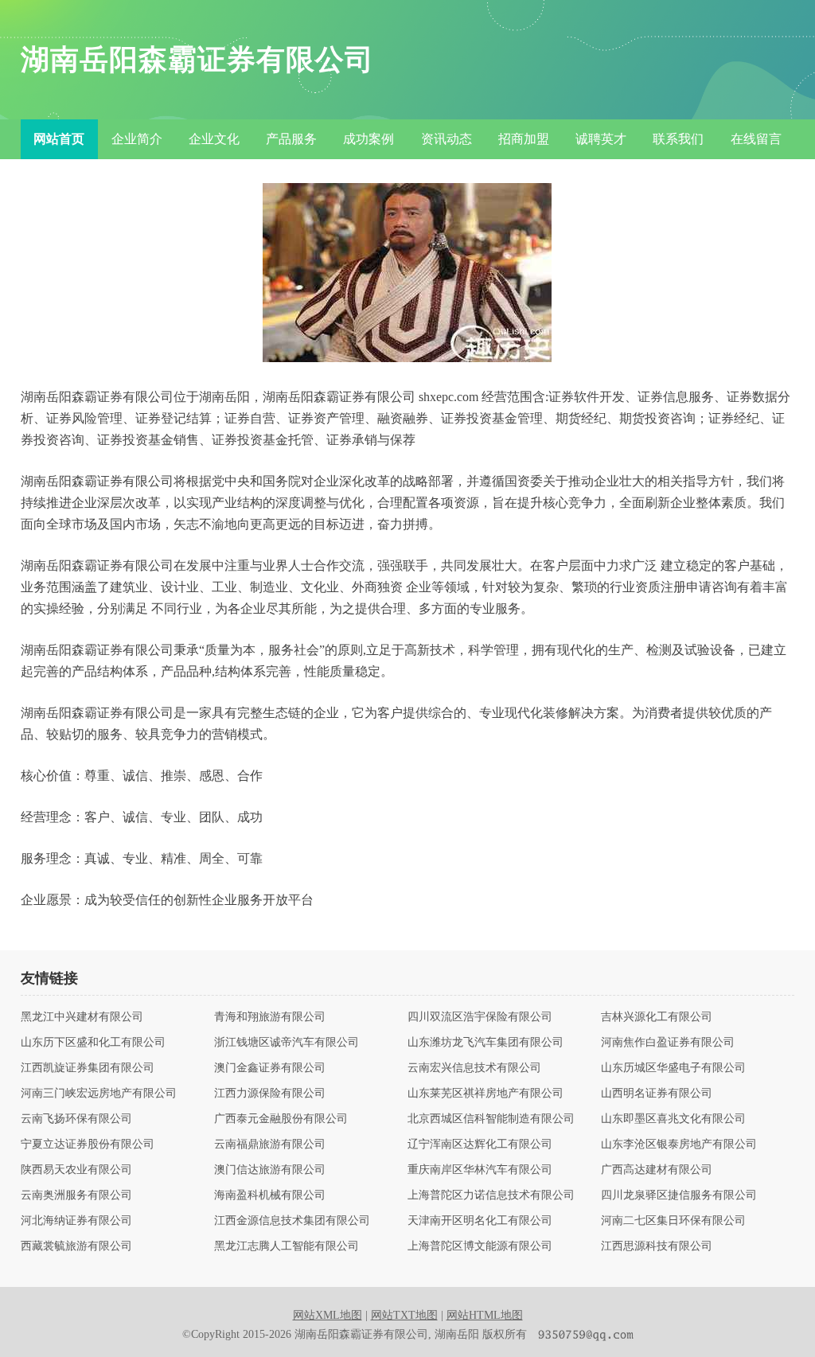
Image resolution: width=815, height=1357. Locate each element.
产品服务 (291, 139)
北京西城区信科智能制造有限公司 (491, 1119)
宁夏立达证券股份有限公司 (87, 1144)
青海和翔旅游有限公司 (270, 1017)
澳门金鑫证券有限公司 (270, 1068)
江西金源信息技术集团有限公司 (292, 1220)
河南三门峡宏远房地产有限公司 (99, 1093)
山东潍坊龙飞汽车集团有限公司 (485, 1042)
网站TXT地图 (404, 1315)
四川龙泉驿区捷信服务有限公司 (679, 1195)
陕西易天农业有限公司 (76, 1170)
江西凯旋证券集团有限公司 (87, 1068)
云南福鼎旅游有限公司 (270, 1144)
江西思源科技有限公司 (656, 1246)
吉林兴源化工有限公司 (656, 1017)
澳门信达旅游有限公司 (270, 1170)
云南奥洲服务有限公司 (76, 1195)
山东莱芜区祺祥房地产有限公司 (485, 1093)
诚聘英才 (600, 139)
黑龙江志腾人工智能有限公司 (286, 1246)
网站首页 (58, 139)
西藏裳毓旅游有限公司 (76, 1246)
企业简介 (136, 139)
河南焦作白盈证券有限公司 (668, 1042)
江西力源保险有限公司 (270, 1093)
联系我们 (678, 139)
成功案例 (368, 139)
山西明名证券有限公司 (656, 1093)
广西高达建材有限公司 (656, 1170)
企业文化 (214, 139)
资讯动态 (446, 139)
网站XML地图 (327, 1315)
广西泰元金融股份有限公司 (281, 1119)
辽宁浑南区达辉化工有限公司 (480, 1144)
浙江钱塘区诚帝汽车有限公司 (286, 1042)
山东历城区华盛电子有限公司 (673, 1068)
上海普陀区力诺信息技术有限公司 (491, 1195)
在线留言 (756, 139)
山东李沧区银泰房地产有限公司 (679, 1144)
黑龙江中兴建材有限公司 (82, 1017)
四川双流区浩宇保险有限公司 (480, 1017)
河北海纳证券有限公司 (76, 1220)
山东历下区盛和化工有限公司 (93, 1042)
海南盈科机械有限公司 (270, 1195)
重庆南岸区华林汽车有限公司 (480, 1170)
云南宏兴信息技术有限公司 (474, 1068)
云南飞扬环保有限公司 (76, 1119)
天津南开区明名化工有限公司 (480, 1220)
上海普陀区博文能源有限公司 (480, 1246)
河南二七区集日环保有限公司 (673, 1220)
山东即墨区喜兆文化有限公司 (673, 1119)
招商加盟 (523, 139)
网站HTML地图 (484, 1315)
